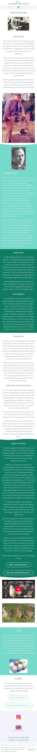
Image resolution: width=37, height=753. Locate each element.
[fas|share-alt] (18, 717)
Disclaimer (12, 740)
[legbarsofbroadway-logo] (18, 3)
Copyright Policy (23, 740)
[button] (18, 7)
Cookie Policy (24, 737)
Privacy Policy (13, 737)
